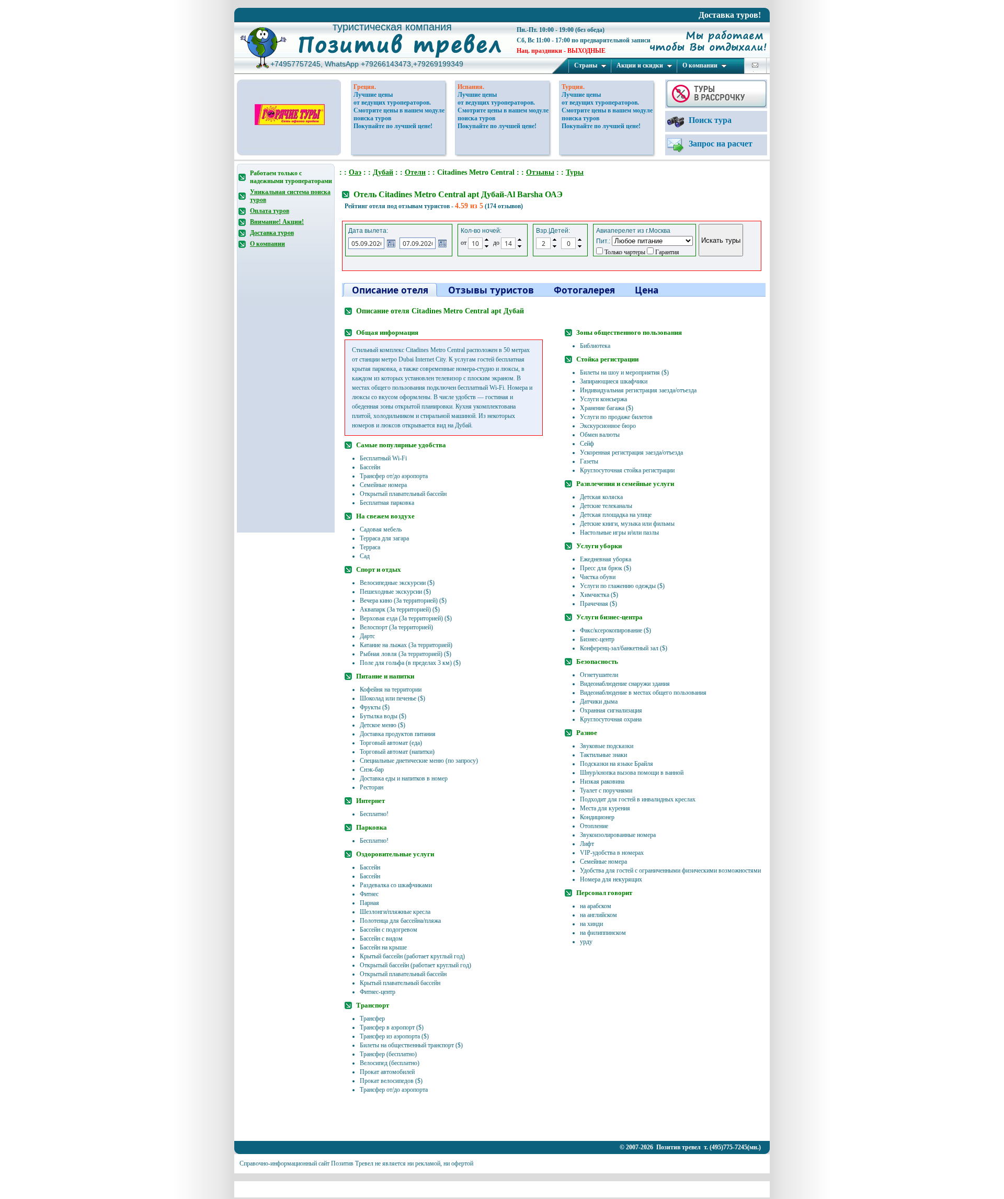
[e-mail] (755, 65)
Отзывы (540, 172)
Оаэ (355, 172)
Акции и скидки (640, 65)
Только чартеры (624, 252)
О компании (699, 65)
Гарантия (666, 252)
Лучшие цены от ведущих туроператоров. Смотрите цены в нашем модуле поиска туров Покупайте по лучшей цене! (398, 110)
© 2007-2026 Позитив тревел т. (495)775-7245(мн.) (690, 1147)
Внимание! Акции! (277, 221)
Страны (585, 65)
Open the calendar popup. (391, 243)
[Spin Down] (486, 247)
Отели (415, 172)
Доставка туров (272, 232)
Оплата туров (269, 210)
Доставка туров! (730, 14)
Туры (575, 172)
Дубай (383, 172)
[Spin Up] (486, 239)
